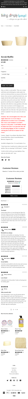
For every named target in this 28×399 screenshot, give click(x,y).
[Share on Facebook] (2, 160)
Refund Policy (14, 371)
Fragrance (3, 71)
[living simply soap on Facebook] (11, 380)
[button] (4, 60)
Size (2, 65)
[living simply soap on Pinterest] (14, 380)
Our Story (14, 370)
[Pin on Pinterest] (9, 160)
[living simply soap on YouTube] (20, 380)
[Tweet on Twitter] (5, 160)
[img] (4, 204)
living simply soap (17, 390)
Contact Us (14, 368)
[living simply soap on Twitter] (7, 380)
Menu (4, 6)
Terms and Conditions (14, 373)
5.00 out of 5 (17, 181)
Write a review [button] (14, 195)
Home (2, 25)
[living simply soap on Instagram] (17, 380)
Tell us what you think (18, 171)
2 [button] (13, 309)
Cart (26, 6)
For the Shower (9, 25)
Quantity (3, 77)
